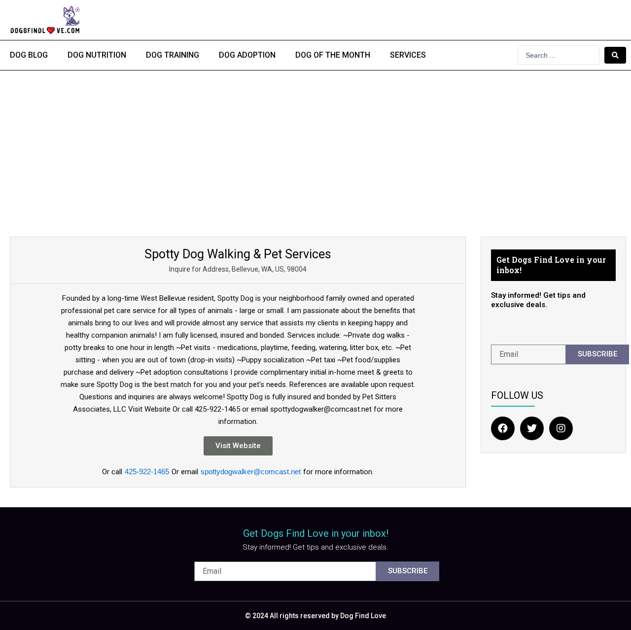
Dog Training (172, 55)
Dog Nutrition (97, 55)
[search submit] (615, 55)
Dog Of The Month (332, 55)
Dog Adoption (247, 55)
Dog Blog (29, 55)
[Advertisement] (315, 144)
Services (408, 55)
